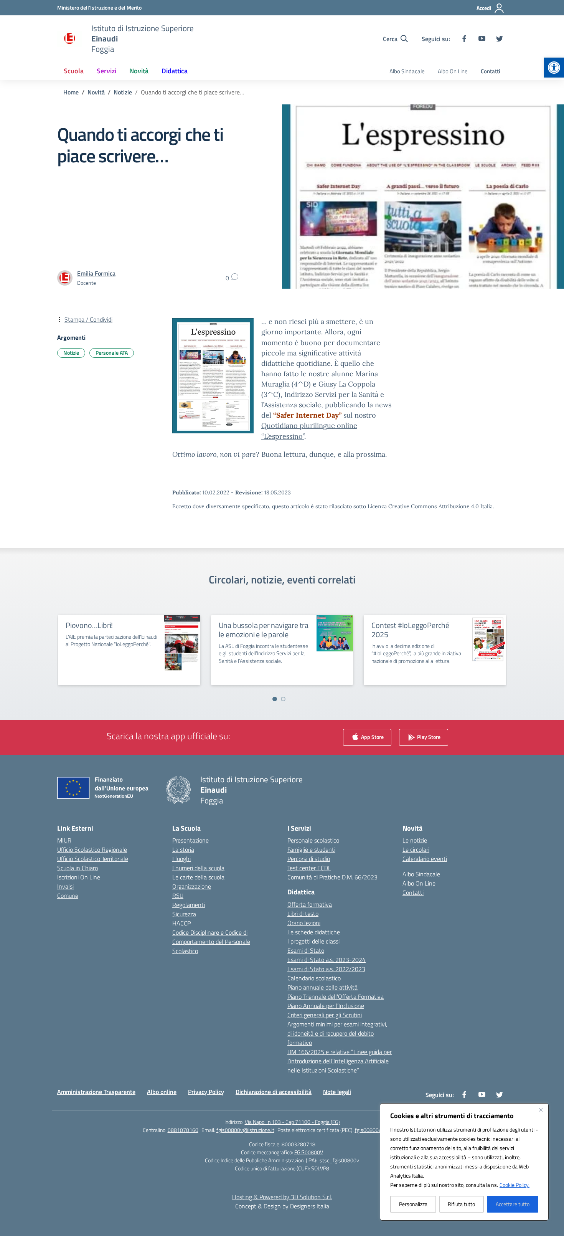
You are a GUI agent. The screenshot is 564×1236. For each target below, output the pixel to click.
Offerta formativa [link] (309, 904)
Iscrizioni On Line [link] (78, 877)
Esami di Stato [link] (305, 950)
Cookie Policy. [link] (514, 1185)
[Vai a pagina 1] (274, 699)
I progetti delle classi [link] (313, 941)
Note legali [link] (337, 1091)
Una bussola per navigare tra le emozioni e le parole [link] (263, 629)
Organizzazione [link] (191, 886)
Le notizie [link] (414, 840)
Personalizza (413, 1204)
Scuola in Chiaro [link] (77, 867)
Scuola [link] (74, 71)
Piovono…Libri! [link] (89, 625)
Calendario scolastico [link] (314, 978)
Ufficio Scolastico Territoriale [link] (92, 858)
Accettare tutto (512, 1204)
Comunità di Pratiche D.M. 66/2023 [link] (332, 877)
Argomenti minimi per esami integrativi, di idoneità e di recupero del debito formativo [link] (337, 1033)
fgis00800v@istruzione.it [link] (245, 1130)
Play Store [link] (428, 737)
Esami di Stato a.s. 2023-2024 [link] (326, 959)
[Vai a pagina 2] (283, 699)
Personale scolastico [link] (313, 840)
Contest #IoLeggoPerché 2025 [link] (410, 629)
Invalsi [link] (65, 886)
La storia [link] (183, 849)
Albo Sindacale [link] (407, 71)
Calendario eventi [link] (424, 858)
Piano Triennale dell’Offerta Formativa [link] (335, 996)
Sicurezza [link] (184, 914)
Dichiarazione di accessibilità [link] (274, 1091)
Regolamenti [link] (188, 904)
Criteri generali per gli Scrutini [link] (324, 1015)
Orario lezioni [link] (303, 922)
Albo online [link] (161, 1091)
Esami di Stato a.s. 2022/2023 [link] (326, 968)
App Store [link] (372, 737)
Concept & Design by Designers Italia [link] (282, 1206)
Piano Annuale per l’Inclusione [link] (325, 1005)
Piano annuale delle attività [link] (322, 987)
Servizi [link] (106, 71)
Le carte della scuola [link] (198, 877)
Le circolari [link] (415, 849)
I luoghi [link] (181, 858)
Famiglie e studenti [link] (311, 849)
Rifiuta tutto (461, 1204)
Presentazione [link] (190, 840)
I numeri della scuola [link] (198, 867)
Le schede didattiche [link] (313, 932)
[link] (554, 68)
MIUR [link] (64, 840)
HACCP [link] (181, 923)
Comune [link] (67, 895)
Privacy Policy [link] (206, 1091)
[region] (464, 1162)
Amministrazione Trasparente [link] (96, 1091)
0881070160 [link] (183, 1130)
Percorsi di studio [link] (308, 858)
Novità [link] (138, 71)
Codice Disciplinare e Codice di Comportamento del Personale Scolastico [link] (211, 941)
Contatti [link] (490, 71)
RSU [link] (177, 895)
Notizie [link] (71, 353)
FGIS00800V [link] (308, 1152)
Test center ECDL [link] (309, 867)
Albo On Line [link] (453, 71)
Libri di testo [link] (302, 913)
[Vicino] (540, 1109)
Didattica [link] (175, 71)
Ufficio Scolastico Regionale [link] (92, 849)
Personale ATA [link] (112, 353)
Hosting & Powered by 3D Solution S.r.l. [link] (282, 1196)
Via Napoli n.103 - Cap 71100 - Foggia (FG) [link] (292, 1122)
